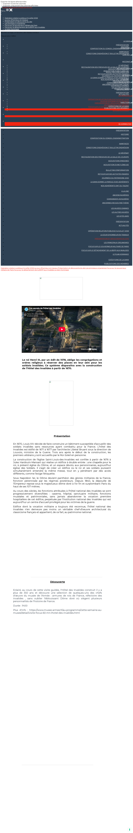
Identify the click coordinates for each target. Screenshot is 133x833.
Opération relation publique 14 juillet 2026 (21, 18)
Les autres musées (120, 88)
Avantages (124, 52)
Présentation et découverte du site (18, 22)
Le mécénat (123, 65)
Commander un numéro (118, 199)
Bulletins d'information (117, 72)
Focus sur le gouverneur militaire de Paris (21, 25)
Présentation (122, 45)
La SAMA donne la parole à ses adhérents (109, 78)
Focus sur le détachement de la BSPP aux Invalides (25, 27)
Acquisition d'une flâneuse (116, 71)
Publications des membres (116, 108)
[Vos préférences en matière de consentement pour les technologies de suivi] (129, 829)
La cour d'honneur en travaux (16, 20)
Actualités (124, 94)
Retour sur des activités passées (113, 74)
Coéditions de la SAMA (118, 106)
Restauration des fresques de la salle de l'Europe (105, 67)
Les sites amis (123, 216)
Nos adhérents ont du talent (115, 80)
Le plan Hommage (12, 29)
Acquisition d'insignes (118, 161)
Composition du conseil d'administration (109, 49)
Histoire (125, 47)
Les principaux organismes (15, 24)
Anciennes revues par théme (115, 84)
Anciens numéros (121, 81)
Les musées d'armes (120, 86)
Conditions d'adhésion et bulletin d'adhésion (107, 54)
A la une (125, 79)
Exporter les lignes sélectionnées (13, 2)
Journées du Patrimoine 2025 (115, 76)
